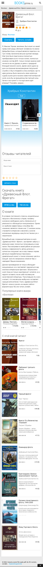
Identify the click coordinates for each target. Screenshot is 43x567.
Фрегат (21, 341)
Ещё (21, 96)
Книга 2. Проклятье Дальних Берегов (12, 123)
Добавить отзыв (10, 183)
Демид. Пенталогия (10, 323)
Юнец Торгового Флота (28, 527)
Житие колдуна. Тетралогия (28, 323)
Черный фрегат (25, 394)
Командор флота (26, 447)
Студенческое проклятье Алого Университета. (30, 123)
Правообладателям (15, 564)
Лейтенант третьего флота (27, 368)
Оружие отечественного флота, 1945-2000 (28, 502)
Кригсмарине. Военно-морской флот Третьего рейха (28, 475)
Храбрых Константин (28, 21)
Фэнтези (11, 35)
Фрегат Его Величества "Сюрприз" (28, 422)
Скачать (8, 40)
